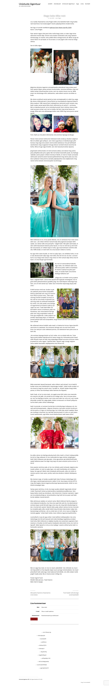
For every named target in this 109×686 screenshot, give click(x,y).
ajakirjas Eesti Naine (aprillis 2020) (60, 27)
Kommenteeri (35, 615)
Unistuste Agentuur (30, 3)
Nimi (38, 607)
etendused (57, 4)
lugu (77, 4)
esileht (50, 4)
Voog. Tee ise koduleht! (85, 682)
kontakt (87, 4)
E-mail (37, 611)
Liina (82, 4)
